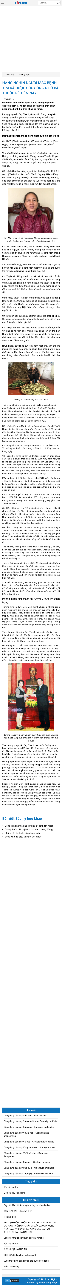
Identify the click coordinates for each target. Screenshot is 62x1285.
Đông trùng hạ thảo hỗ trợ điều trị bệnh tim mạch (29, 825)
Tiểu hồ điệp (10, 1216)
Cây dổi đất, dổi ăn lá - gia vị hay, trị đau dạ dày (27, 1205)
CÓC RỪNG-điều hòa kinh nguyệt (20, 1255)
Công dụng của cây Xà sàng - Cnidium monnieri (27, 1162)
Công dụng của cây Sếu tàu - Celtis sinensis (25, 1115)
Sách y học (23, 74)
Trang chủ (9, 74)
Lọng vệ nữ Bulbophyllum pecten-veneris (24, 1237)
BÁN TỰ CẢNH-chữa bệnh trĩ (18, 1211)
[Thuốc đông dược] (21, 2)
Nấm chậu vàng (11, 1266)
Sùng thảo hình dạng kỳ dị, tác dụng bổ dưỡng (26, 1260)
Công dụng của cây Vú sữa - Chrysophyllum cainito (29, 1141)
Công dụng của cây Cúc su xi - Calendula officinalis (29, 1168)
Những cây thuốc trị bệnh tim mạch (22, 833)
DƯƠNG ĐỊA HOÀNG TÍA (15, 1249)
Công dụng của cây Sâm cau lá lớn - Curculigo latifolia (30, 1121)
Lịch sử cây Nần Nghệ (14, 1192)
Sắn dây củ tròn (11, 1187)
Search (58, 3)
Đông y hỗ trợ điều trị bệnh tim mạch (23, 836)
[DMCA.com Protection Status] (12, 1281)
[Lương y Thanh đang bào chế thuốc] (31, 379)
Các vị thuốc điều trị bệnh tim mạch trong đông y (29, 829)
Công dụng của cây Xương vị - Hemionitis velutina (28, 1173)
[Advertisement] (31, 38)
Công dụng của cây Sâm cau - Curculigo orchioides (29, 1127)
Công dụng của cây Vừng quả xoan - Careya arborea (29, 1147)
